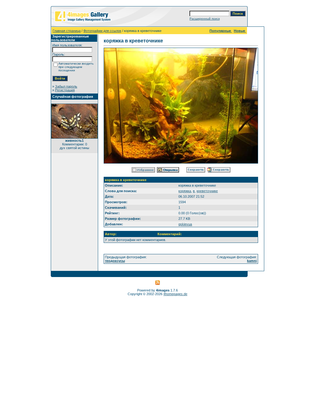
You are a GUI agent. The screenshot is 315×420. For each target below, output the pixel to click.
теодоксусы (115, 261)
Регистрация (65, 90)
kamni (252, 261)
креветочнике (207, 191)
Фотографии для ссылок (102, 31)
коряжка (184, 191)
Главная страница (67, 31)
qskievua (185, 224)
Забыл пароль (66, 86)
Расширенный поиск (204, 18)
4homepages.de (175, 294)
